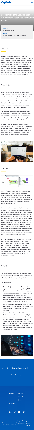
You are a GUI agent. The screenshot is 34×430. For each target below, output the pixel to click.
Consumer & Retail (8, 30)
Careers (20, 400)
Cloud (5, 35)
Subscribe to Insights (17, 375)
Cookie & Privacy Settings (28, 423)
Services (20, 393)
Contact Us (11, 403)
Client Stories (22, 397)
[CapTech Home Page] (6, 2)
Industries (11, 397)
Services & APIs (12, 35)
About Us (11, 393)
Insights (10, 400)
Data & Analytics (21, 35)
